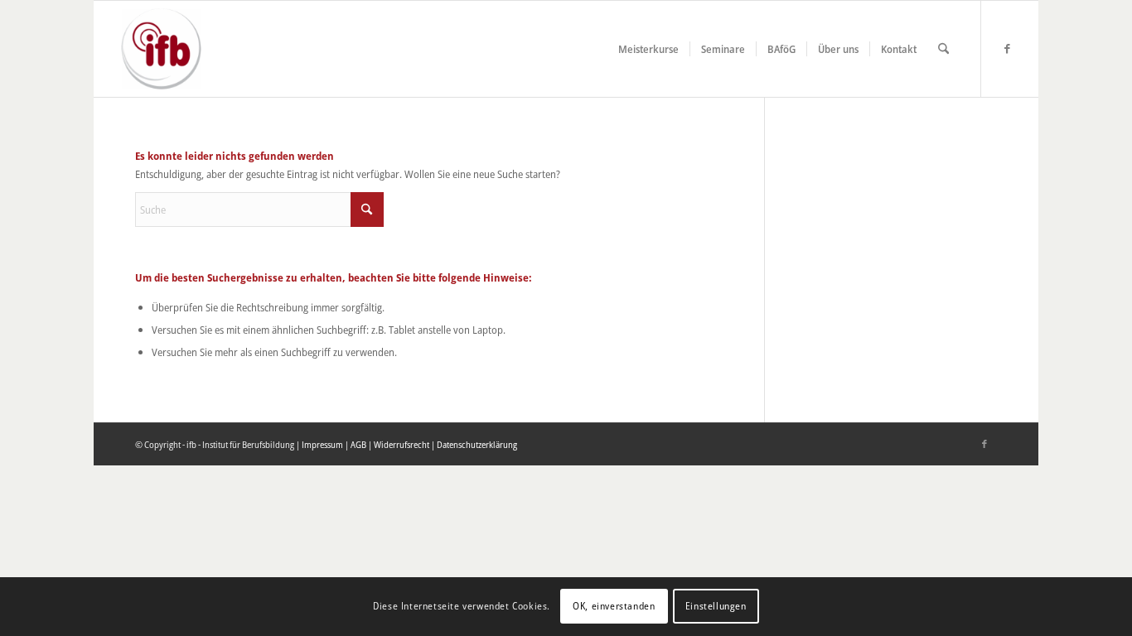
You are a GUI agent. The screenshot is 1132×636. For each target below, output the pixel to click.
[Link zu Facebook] (1006, 48)
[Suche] (943, 49)
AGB (358, 444)
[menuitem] (648, 49)
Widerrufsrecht (401, 444)
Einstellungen (716, 607)
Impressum (322, 444)
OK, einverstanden (614, 607)
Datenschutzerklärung (477, 444)
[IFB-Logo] (161, 49)
